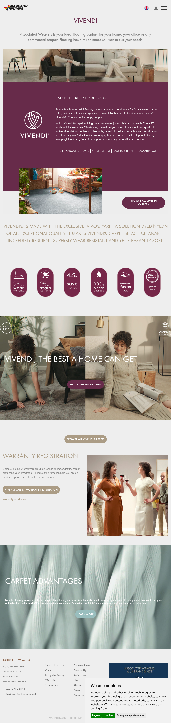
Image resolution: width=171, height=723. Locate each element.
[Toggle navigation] (164, 8)
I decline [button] (108, 715)
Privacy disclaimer (57, 718)
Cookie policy (76, 718)
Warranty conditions (14, 499)
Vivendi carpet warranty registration (31, 489)
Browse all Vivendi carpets (143, 202)
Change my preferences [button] (130, 715)
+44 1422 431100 (15, 689)
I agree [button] (96, 715)
